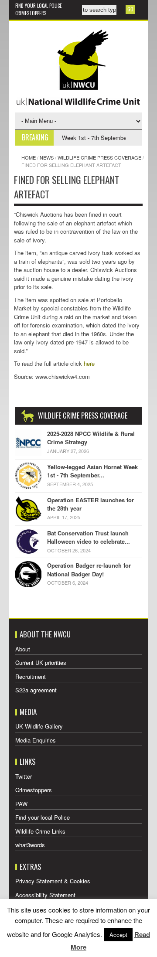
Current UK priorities (40, 662)
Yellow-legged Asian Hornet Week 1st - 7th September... (92, 471)
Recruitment (30, 676)
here (89, 363)
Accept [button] (118, 934)
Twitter (23, 776)
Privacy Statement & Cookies (52, 881)
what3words (30, 845)
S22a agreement (36, 690)
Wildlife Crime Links (40, 831)
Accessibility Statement (45, 895)
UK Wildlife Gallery (39, 726)
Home (28, 157)
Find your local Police (38, 5)
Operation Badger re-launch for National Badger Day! (89, 569)
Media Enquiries (35, 740)
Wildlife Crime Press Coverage (99, 157)
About (22, 649)
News (47, 157)
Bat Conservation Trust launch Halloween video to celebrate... (88, 537)
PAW (21, 804)
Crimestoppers (30, 13)
